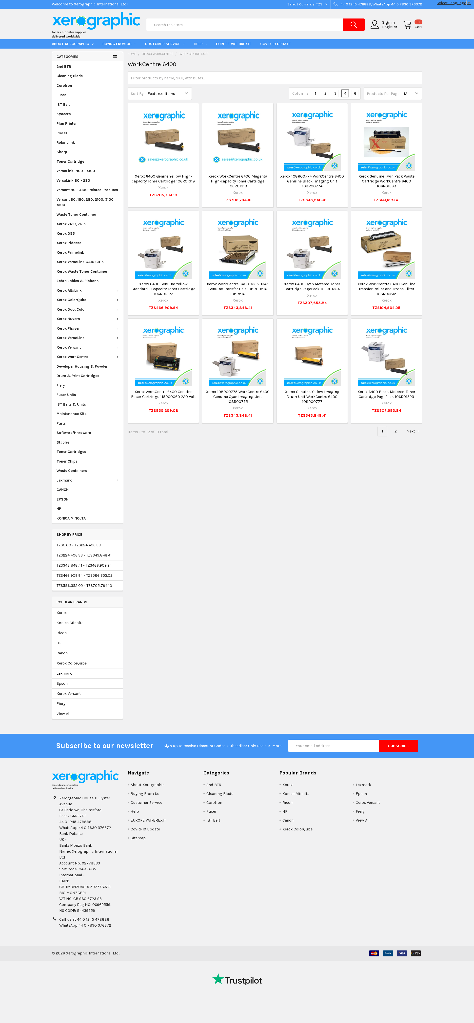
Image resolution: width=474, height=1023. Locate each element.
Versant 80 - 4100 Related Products (87, 190)
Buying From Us (117, 44)
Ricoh (62, 632)
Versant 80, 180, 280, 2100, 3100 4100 (85, 202)
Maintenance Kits (71, 414)
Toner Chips (67, 461)
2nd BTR (64, 66)
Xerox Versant (69, 347)
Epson (62, 683)
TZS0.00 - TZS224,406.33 (79, 545)
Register (389, 27)
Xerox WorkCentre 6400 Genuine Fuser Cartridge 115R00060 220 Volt (163, 394)
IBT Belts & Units (71, 404)
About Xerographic (71, 44)
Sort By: (137, 93)
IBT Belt (63, 104)
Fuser (61, 95)
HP (59, 508)
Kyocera (64, 114)
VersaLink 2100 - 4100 (76, 171)
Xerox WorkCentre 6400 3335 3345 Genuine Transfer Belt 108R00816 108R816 (238, 289)
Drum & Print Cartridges (78, 376)
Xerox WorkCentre (72, 357)
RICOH (62, 133)
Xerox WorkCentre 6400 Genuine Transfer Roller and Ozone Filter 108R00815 (386, 289)
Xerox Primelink (70, 252)
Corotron (64, 85)
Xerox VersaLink (71, 338)
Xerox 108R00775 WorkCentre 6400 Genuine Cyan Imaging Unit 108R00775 (238, 396)
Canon (62, 653)
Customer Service (163, 44)
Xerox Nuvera (68, 319)
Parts (61, 423)
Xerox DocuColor (71, 309)
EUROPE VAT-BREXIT (233, 44)
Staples (63, 442)
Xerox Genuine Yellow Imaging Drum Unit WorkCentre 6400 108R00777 (312, 396)
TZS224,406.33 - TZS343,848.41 (84, 555)
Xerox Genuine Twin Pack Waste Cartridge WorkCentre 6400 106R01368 (386, 181)
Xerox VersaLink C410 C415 (80, 262)
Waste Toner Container (76, 214)
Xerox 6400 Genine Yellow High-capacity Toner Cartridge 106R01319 (163, 178)
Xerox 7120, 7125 (71, 224)
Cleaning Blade (70, 76)
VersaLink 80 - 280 (73, 180)
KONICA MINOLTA (71, 518)
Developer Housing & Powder (82, 366)
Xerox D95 (66, 233)
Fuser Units (66, 395)
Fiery (61, 385)
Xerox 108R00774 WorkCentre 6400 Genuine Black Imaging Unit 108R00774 (312, 181)
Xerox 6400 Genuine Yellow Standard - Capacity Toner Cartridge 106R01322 (163, 289)
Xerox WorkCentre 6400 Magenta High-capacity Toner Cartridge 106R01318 (237, 181)
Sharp (62, 152)
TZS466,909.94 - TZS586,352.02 (85, 575)
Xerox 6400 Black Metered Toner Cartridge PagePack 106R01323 (386, 394)
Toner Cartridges (71, 451)
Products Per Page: (383, 93)
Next (411, 431)
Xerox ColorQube (71, 300)
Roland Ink (66, 142)
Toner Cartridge (70, 161)
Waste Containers (72, 470)
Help (199, 44)
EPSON (62, 499)
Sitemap (138, 838)
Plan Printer (67, 123)
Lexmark (64, 480)
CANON (63, 489)
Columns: (301, 93)
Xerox (62, 612)
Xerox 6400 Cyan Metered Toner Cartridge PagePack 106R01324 (312, 286)
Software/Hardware (74, 433)
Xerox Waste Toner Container (82, 271)
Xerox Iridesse (69, 243)
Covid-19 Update (275, 44)
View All (64, 713)
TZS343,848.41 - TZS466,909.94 (84, 565)
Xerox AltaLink (69, 290)
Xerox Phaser (68, 328)
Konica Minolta (70, 622)
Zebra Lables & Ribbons (78, 281)
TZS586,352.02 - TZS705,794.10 (84, 585)
